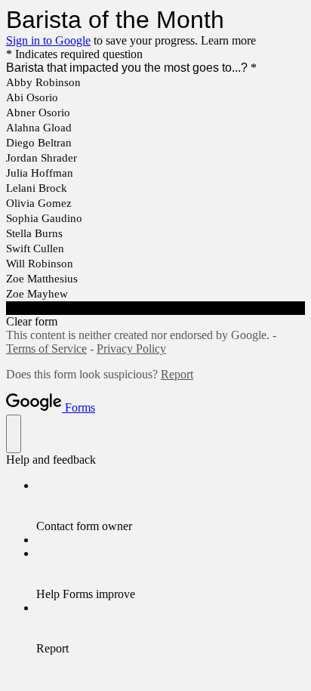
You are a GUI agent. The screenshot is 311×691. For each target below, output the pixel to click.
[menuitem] (170, 506)
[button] (155, 308)
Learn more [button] (228, 40)
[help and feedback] (13, 434)
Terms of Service (46, 348)
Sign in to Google (48, 40)
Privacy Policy (131, 348)
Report (177, 374)
